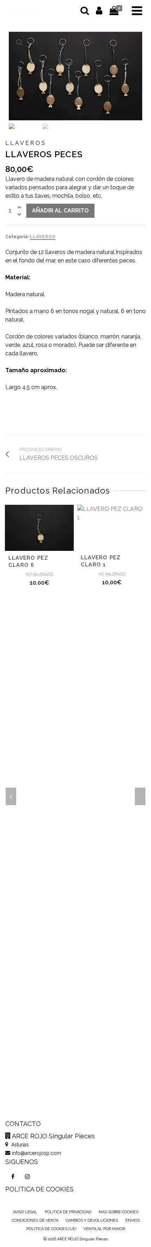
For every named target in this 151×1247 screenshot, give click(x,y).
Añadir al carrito (60, 210)
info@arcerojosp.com (36, 1153)
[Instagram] (27, 1176)
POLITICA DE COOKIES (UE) (51, 1229)
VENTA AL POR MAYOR (104, 1229)
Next (140, 796)
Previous (11, 796)
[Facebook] (12, 1176)
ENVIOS (132, 1220)
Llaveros (42, 236)
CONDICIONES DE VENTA (35, 1220)
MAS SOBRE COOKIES (118, 1212)
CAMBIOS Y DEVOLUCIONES (92, 1220)
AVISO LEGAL (25, 1212)
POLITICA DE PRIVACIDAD (68, 1212)
